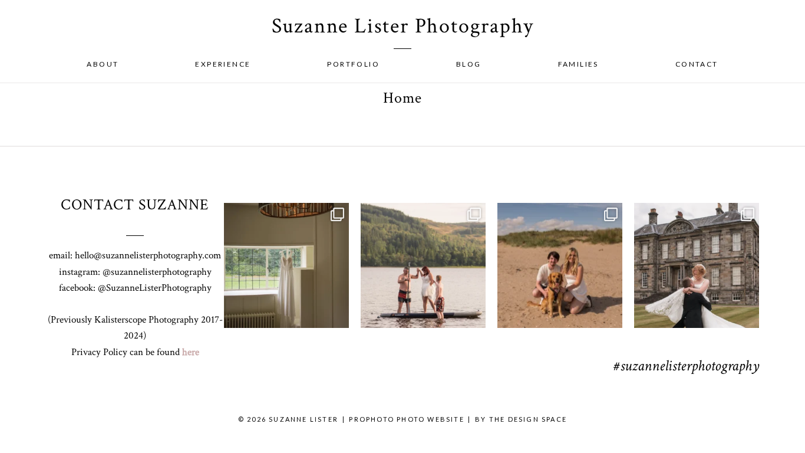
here (190, 352)
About (102, 64)
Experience (222, 64)
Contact (696, 64)
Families (578, 64)
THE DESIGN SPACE (528, 419)
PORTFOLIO (353, 64)
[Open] (286, 265)
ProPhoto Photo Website (406, 419)
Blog (468, 64)
